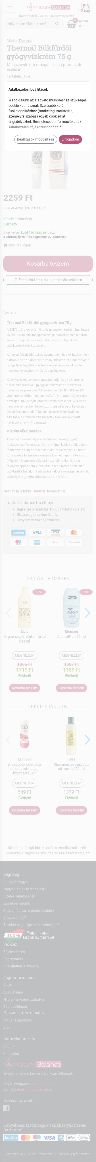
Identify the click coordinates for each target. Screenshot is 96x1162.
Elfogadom (70, 139)
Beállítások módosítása (35, 139)
